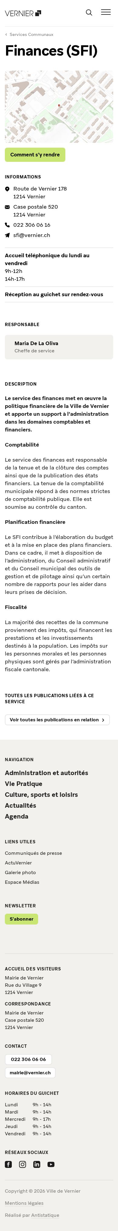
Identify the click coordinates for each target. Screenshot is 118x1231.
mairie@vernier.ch (30, 1072)
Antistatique (45, 1215)
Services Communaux (31, 34)
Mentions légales (24, 1203)
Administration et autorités (46, 773)
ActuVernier (18, 863)
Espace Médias (22, 882)
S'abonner (21, 919)
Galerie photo (20, 872)
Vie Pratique (23, 784)
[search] (89, 12)
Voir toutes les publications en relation (54, 719)
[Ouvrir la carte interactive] (59, 107)
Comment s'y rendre (35, 154)
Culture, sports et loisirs (41, 794)
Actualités (20, 805)
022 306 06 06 (28, 1059)
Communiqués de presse (33, 853)
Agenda (16, 816)
